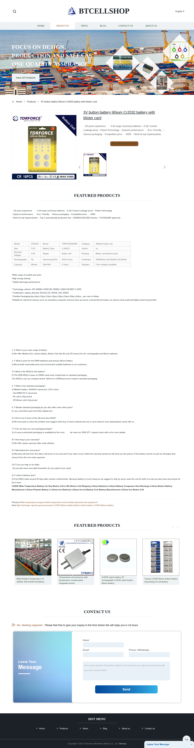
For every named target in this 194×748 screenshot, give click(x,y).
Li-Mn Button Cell (72, 486)
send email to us (126, 143)
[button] (14, 11)
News (84, 26)
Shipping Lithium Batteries (95, 486)
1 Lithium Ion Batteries (60, 489)
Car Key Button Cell (54, 486)
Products (63, 26)
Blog (103, 26)
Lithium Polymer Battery (37, 489)
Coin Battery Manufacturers (107, 489)
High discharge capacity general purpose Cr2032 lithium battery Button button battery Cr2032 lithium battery (65, 505)
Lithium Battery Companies (121, 486)
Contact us (125, 26)
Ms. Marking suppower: (30, 625)
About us (151, 26)
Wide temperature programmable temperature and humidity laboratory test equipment (58, 502)
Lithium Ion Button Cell (132, 489)
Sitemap (122, 743)
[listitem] (97, 166)
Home (40, 26)
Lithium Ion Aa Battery (82, 489)
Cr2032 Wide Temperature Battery (28, 486)
